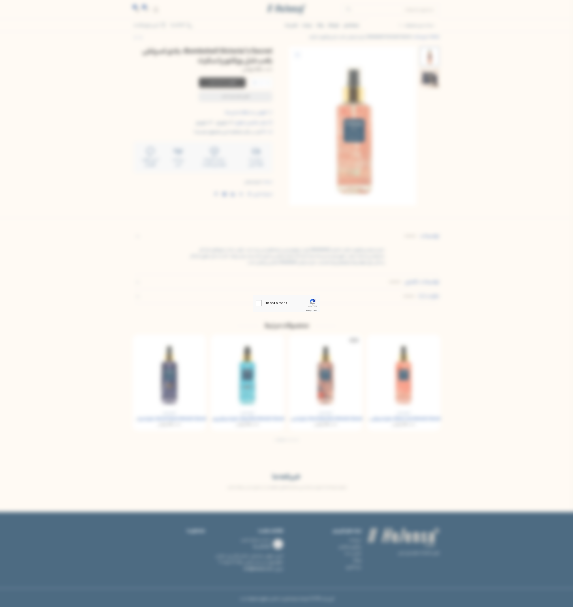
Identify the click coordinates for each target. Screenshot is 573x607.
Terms (315, 311)
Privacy (308, 311)
